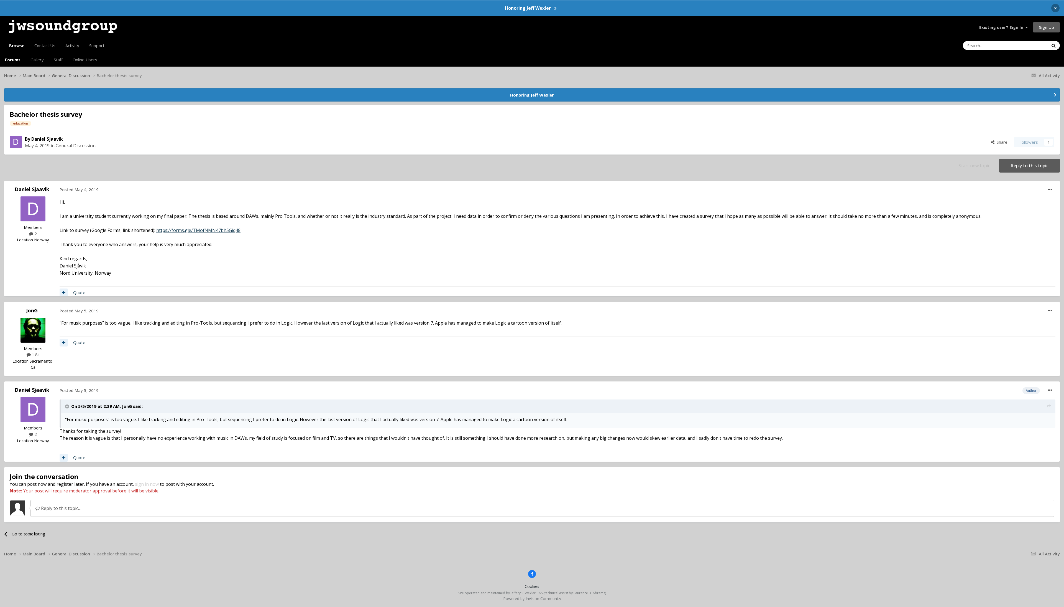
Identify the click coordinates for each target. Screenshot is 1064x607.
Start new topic (974, 166)
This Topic (1032, 45)
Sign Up (1046, 27)
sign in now (147, 484)
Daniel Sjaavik (47, 139)
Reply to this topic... (60, 508)
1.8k (35, 354)
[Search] (1053, 45)
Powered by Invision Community (532, 598)
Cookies (532, 586)
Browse (16, 45)
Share (1000, 142)
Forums (13, 59)
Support (96, 45)
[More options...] (1049, 189)
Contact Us (44, 45)
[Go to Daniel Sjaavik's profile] (16, 142)
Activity (72, 45)
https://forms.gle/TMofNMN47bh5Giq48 (198, 230)
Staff (58, 59)
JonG (32, 310)
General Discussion (76, 146)
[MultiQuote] (64, 292)
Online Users (85, 59)
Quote (79, 292)
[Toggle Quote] (67, 406)
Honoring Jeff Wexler (528, 8)
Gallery (37, 59)
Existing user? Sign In (1002, 27)
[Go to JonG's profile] (33, 330)
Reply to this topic (1029, 166)
